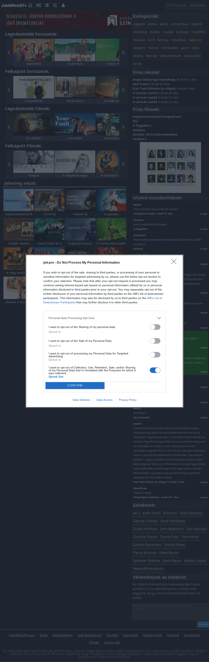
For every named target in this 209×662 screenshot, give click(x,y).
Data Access (104, 399)
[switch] (155, 327)
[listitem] (104, 318)
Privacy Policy (128, 399)
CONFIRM (75, 385)
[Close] (175, 263)
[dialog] (104, 331)
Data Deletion (81, 399)
